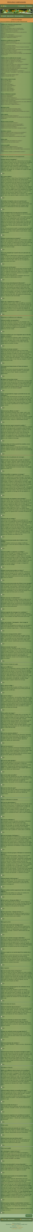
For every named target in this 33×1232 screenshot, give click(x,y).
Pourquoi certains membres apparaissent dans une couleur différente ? (16, 101)
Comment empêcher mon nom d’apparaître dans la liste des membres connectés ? (16, 44)
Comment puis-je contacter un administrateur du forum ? (13, 151)
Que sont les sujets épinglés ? (7, 88)
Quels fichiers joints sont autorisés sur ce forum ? (11, 140)
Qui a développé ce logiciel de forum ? (9, 146)
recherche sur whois (5, 1182)
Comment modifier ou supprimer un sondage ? (11, 65)
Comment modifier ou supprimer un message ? (11, 60)
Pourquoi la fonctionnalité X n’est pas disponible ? (12, 147)
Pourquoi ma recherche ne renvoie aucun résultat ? (12, 124)
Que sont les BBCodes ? (6, 80)
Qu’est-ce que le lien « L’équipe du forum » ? (10, 104)
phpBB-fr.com (18, 1225)
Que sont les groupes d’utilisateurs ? (9, 97)
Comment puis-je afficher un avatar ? (9, 50)
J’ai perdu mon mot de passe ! (7, 34)
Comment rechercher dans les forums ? (9, 122)
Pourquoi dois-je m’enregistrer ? (8, 25)
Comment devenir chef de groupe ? (8, 100)
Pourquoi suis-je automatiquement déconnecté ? (11, 36)
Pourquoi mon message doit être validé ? (10, 74)
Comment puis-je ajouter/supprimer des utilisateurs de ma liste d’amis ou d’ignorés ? (16, 118)
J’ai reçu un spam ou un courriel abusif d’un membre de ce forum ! (15, 111)
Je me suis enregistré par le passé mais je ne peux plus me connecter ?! (14, 33)
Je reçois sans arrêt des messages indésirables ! (11, 110)
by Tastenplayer (20, 1227)
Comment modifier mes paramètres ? (9, 41)
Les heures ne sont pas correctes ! (8, 45)
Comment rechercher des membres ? (9, 126)
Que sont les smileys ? (6, 83)
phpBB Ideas (11, 1168)
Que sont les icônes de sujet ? (7, 90)
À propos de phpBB (8, 1158)
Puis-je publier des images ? (7, 84)
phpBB (19, 387)
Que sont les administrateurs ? (7, 95)
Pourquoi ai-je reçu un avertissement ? (9, 69)
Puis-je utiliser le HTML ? (6, 81)
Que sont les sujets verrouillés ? (8, 89)
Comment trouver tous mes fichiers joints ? (10, 142)
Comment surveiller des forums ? (8, 135)
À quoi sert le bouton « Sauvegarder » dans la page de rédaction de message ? (15, 73)
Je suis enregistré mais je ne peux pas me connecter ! (12, 29)
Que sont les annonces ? (6, 86)
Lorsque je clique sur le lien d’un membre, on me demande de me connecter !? (16, 54)
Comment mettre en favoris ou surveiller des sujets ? (12, 133)
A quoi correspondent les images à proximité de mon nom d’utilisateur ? (16, 49)
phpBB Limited (10, 1154)
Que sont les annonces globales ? (8, 85)
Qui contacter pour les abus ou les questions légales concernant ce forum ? (15, 150)
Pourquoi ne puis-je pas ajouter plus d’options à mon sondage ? (15, 64)
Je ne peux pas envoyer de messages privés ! (11, 108)
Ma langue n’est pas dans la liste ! (8, 48)
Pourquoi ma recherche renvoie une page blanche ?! (12, 125)
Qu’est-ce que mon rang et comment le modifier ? (11, 52)
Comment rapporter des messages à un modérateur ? (12, 70)
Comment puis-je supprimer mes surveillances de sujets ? (13, 136)
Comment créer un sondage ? (7, 63)
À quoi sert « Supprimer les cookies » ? (9, 37)
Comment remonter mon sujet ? (8, 76)
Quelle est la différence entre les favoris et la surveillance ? (13, 132)
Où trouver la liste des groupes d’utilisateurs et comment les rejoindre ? (16, 99)
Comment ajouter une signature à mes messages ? (12, 61)
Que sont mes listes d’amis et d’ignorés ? (10, 115)
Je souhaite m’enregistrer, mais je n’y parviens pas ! (12, 28)
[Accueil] (16, 11)
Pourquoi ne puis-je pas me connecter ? (9, 30)
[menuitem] (4, 6)
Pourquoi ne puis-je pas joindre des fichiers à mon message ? (14, 68)
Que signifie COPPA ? (5, 27)
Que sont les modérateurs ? (7, 96)
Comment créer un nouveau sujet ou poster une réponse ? (13, 59)
